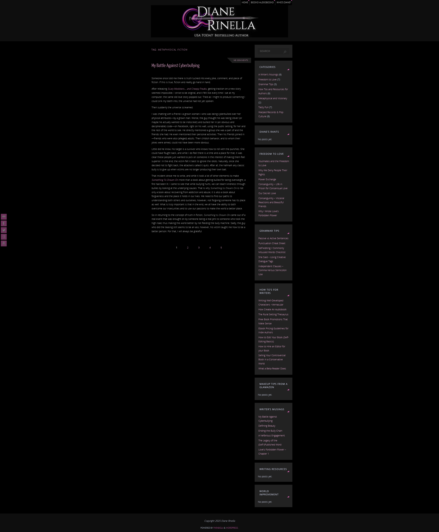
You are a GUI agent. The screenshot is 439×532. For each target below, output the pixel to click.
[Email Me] (4, 217)
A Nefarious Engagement (271, 435)
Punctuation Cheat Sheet (271, 243)
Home (245, 2)
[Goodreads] (4, 237)
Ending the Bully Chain (270, 430)
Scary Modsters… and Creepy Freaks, (188, 88)
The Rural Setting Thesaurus (273, 314)
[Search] (285, 52)
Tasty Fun (263, 107)
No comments (241, 60)
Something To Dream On (165, 179)
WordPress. (232, 527)
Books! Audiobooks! (262, 2)
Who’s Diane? (284, 2)
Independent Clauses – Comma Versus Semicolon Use (272, 270)
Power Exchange (267, 179)
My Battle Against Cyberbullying (175, 65)
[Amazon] (4, 243)
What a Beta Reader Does (272, 368)
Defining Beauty (266, 425)
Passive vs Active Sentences (273, 238)
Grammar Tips (265, 84)
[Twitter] (4, 230)
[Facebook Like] (4, 223)
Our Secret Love (267, 193)
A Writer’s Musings (268, 74)
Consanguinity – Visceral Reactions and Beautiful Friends (271, 202)
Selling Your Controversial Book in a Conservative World (272, 359)
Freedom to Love (267, 79)
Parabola (218, 527)
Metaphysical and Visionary (272, 98)
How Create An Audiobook (272, 309)
